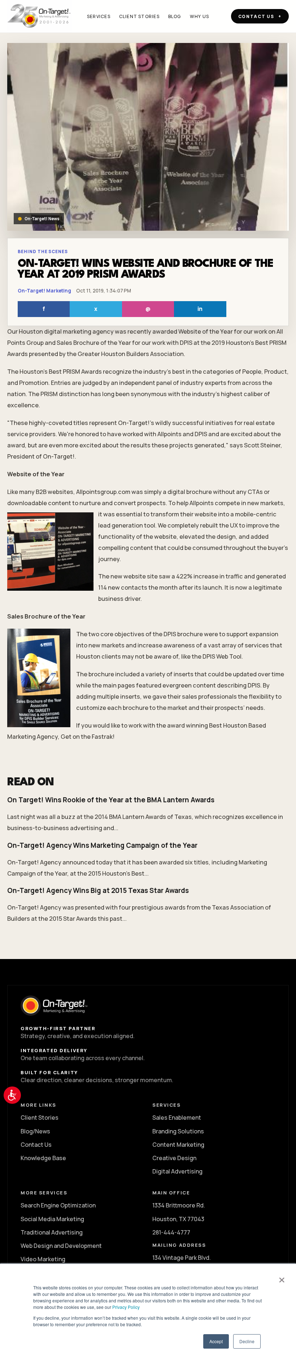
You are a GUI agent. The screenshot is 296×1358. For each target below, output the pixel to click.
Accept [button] (216, 1341)
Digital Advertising (177, 1171)
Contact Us (36, 1145)
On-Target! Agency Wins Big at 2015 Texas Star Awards (98, 890)
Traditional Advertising (52, 1232)
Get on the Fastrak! (88, 737)
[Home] (39, 16)
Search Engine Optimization (58, 1205)
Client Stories (39, 1117)
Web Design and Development (61, 1246)
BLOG (174, 16)
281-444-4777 (171, 1232)
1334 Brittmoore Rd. (178, 1205)
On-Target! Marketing (44, 290)
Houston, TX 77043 (178, 1219)
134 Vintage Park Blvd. (181, 1258)
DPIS (186, 343)
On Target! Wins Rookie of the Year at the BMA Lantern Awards (110, 799)
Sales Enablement (176, 1117)
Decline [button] (246, 1341)
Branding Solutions (178, 1131)
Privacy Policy (126, 1307)
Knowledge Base (43, 1158)
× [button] (282, 1277)
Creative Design (174, 1158)
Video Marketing (43, 1259)
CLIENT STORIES (139, 16)
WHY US (199, 16)
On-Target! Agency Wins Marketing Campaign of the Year (102, 845)
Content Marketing (178, 1145)
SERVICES (98, 16)
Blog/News (35, 1131)
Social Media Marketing (52, 1219)
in (200, 309)
